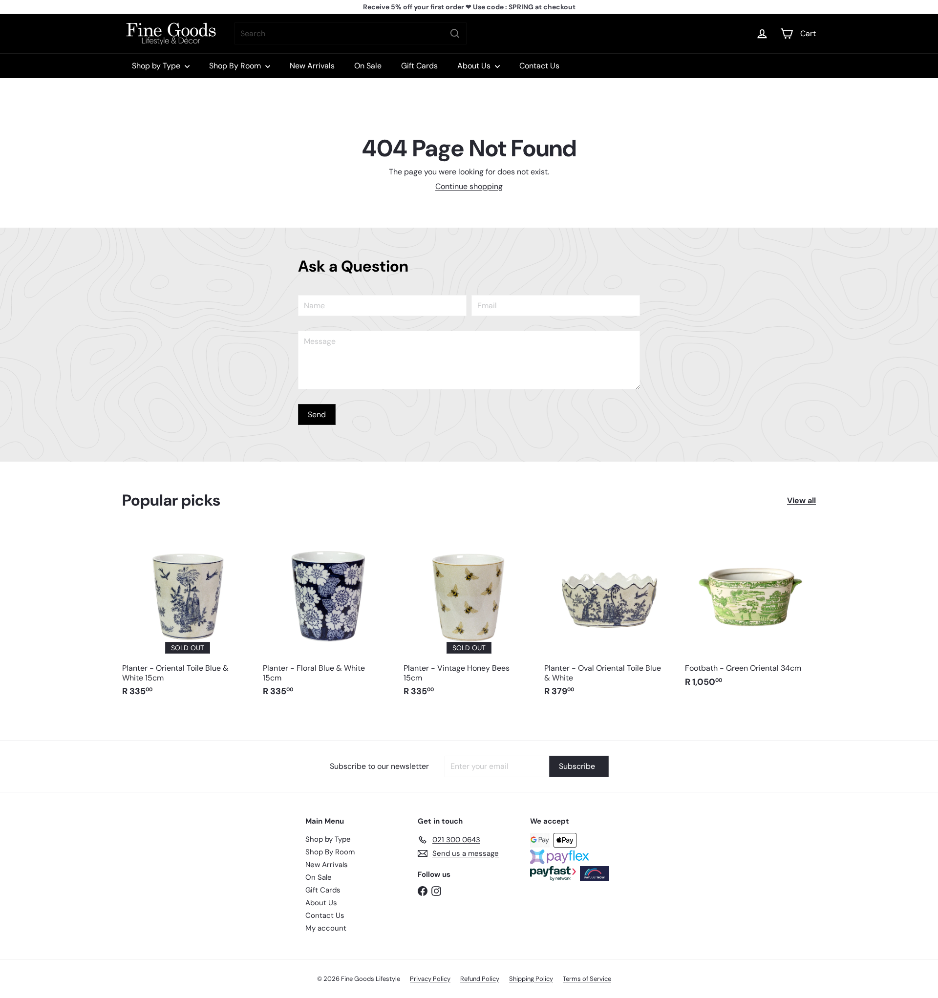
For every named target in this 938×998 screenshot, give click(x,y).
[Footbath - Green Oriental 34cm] (750, 613)
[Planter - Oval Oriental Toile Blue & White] (609, 618)
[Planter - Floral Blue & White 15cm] (328, 618)
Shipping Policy (531, 979)
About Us (474, 66)
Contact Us (539, 66)
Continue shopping (469, 186)
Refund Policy (479, 979)
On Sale (368, 66)
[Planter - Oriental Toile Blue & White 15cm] (187, 618)
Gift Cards (419, 66)
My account (325, 928)
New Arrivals (312, 66)
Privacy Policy (430, 979)
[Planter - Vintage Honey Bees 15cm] (469, 618)
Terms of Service (587, 979)
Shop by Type (157, 66)
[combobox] (350, 33)
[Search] (455, 33)
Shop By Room (236, 66)
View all (801, 500)
